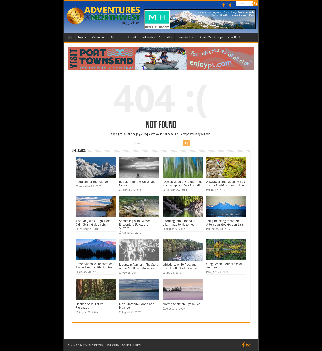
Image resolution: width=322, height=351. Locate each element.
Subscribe (166, 37)
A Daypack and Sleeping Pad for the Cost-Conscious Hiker (225, 183)
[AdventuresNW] (104, 15)
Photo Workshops (211, 37)
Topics (82, 37)
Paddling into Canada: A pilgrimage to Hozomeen (179, 222)
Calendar (98, 37)
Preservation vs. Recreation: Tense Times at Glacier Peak (95, 265)
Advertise (148, 37)
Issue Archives (186, 37)
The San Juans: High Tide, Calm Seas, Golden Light (93, 222)
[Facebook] (223, 5)
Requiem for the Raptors (92, 181)
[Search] (255, 3)
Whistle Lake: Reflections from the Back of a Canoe (180, 266)
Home (70, 37)
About (132, 37)
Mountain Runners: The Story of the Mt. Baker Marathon (138, 266)
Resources (117, 37)
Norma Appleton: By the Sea (182, 304)
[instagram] (228, 5)
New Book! (234, 37)
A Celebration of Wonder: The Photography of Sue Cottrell (182, 183)
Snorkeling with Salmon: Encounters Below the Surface (135, 224)
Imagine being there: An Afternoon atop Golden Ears (225, 222)
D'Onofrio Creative (130, 344)
